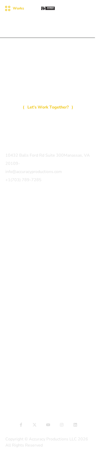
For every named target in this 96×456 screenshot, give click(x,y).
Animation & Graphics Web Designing (40, 399)
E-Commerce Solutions (26, 362)
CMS (9, 371)
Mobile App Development (29, 380)
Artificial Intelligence (24, 343)
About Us (14, 228)
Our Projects (16, 210)
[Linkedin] (75, 425)
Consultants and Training (28, 322)
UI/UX (10, 390)
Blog (9, 237)
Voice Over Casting (23, 286)
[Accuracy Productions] (48, 8)
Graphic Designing (22, 313)
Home (11, 200)
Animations (16, 304)
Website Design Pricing (27, 219)
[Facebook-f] (21, 425)
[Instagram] (62, 425)
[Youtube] (48, 425)
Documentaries (19, 267)
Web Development (23, 352)
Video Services (19, 276)
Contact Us (15, 246)
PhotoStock (16, 295)
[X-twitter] (34, 425)
